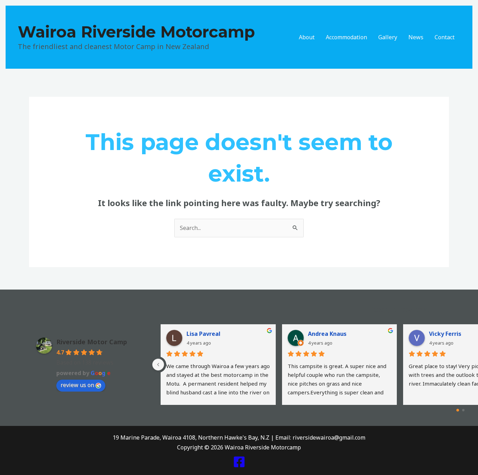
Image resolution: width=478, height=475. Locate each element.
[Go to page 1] (463, 410)
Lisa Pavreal (203, 334)
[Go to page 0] (457, 410)
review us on (77, 385)
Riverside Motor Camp (91, 342)
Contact (445, 37)
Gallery (387, 37)
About (307, 37)
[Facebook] (239, 462)
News (415, 37)
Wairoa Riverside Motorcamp (136, 31)
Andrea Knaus (327, 334)
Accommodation (346, 37)
